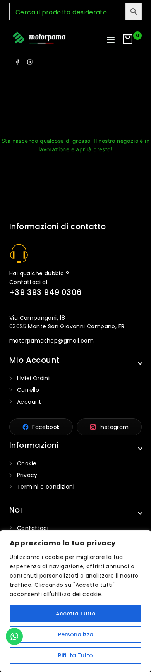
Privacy (27, 475)
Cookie (26, 463)
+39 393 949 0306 (45, 292)
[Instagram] (29, 62)
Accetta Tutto (76, 613)
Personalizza (75, 634)
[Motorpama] (39, 38)
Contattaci (32, 528)
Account (29, 402)
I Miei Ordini (33, 378)
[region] (75, 601)
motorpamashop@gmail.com (51, 341)
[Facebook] (17, 62)
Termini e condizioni (45, 486)
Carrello (28, 390)
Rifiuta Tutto (75, 655)
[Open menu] (110, 40)
